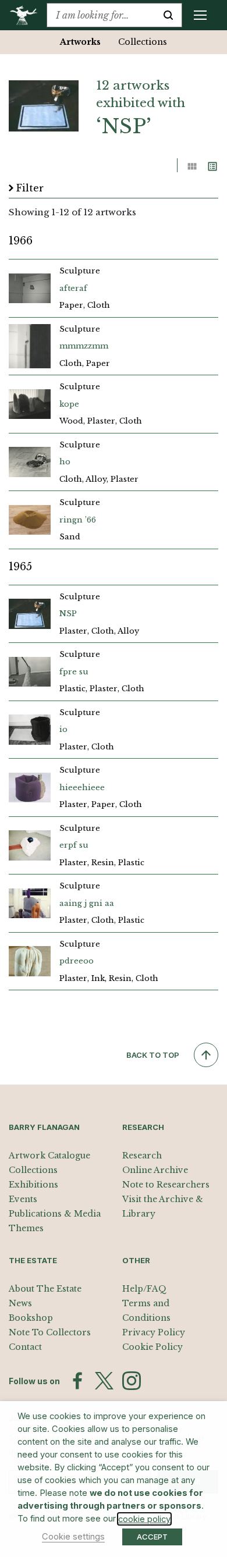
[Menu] (200, 15)
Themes (26, 1228)
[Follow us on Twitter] (104, 1380)
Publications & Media (55, 1213)
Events (23, 1199)
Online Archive (155, 1170)
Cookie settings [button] (73, 1536)
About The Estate (45, 1289)
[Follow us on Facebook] (77, 1380)
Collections (142, 42)
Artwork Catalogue (49, 1155)
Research (142, 1155)
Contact (25, 1347)
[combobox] (101, 15)
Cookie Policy (152, 1347)
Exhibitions (33, 1184)
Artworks (80, 42)
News (20, 1303)
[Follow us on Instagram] (131, 1380)
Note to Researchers (166, 1184)
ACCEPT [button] (152, 1536)
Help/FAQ (144, 1289)
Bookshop (31, 1318)
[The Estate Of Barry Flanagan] (28, 15)
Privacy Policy (153, 1332)
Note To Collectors (50, 1332)
